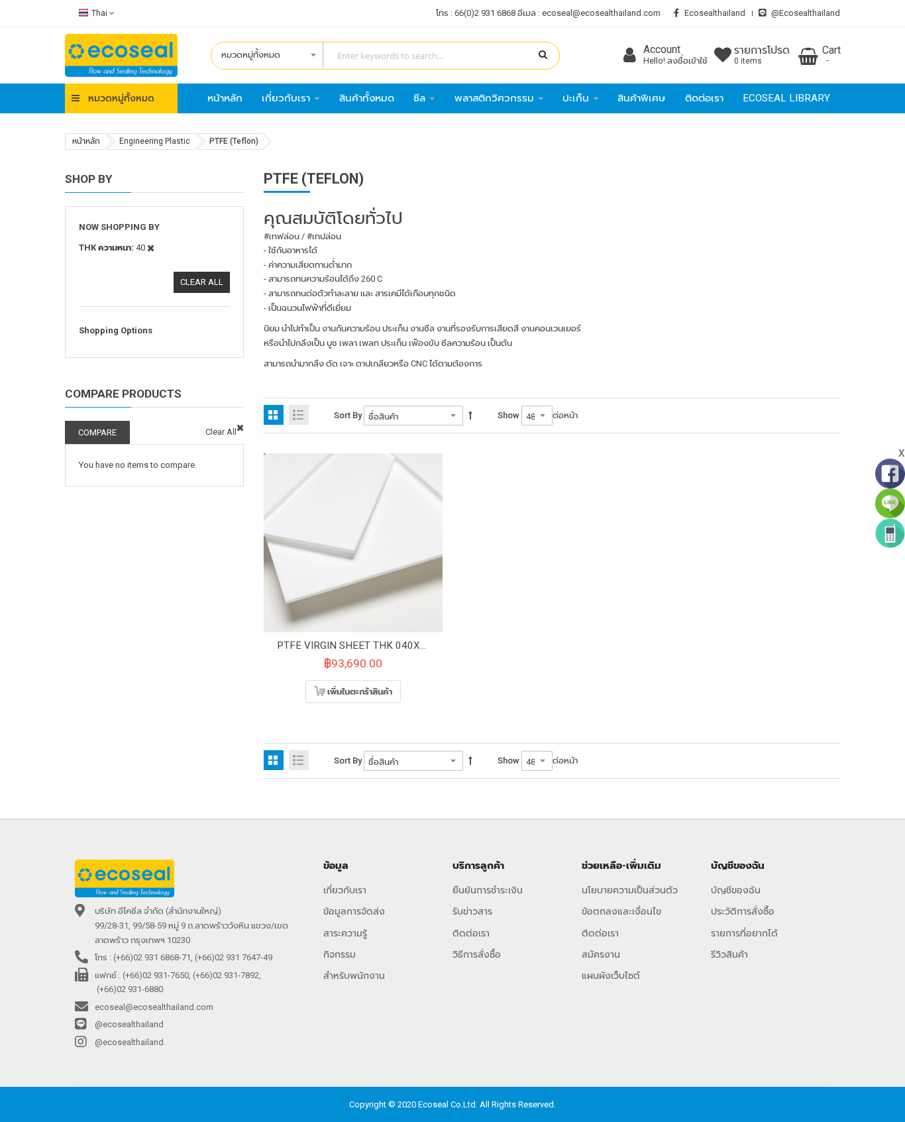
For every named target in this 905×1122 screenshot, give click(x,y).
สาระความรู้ (345, 933)
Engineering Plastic (154, 141)
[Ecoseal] (121, 55)
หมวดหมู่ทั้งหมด (121, 98)
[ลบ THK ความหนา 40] (150, 247)
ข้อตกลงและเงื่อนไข (621, 911)
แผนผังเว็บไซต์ (611, 975)
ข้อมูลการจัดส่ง (354, 911)
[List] (299, 415)
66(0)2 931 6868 (484, 13)
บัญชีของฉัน (736, 890)
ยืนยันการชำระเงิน (487, 890)
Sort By (348, 415)
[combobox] (378, 55)
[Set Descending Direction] (470, 415)
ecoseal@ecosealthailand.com (601, 13)
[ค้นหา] (543, 55)
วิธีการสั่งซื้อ (476, 954)
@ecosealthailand (805, 13)
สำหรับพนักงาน (354, 975)
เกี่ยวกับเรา (344, 890)
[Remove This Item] (240, 428)
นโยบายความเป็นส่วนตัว (630, 890)
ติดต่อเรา (471, 933)
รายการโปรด (762, 55)
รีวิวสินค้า (729, 954)
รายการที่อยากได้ (744, 933)
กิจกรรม (339, 954)
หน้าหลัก (86, 141)
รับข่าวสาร (472, 911)
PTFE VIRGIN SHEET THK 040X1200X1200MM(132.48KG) (410, 645)
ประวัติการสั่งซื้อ (742, 911)
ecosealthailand (714, 13)
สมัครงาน (601, 954)
